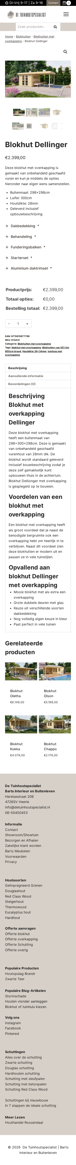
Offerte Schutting (19, 944)
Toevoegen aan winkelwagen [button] (21, 704)
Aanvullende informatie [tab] (25, 376)
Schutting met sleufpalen (25, 1079)
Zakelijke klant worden (23, 845)
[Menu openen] (66, 14)
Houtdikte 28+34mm (34, 351)
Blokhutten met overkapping (34, 343)
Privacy (11, 862)
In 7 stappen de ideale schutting (30, 1105)
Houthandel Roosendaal (24, 1122)
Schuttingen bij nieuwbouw (26, 1100)
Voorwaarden (15, 856)
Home (9, 36)
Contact (53, 2)
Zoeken (57, 27)
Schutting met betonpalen (25, 1084)
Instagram (13, 1023)
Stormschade (15, 996)
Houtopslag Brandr (20, 974)
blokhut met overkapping (26, 347)
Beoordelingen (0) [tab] (22, 384)
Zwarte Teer (14, 979)
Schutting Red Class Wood (26, 1089)
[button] (65, 52)
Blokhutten (23, 36)
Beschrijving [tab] (17, 368)
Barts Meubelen (17, 851)
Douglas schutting (19, 1068)
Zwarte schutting (18, 1062)
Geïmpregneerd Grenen (23, 885)
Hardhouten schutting (22, 1073)
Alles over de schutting (23, 1057)
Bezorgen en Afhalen (21, 840)
